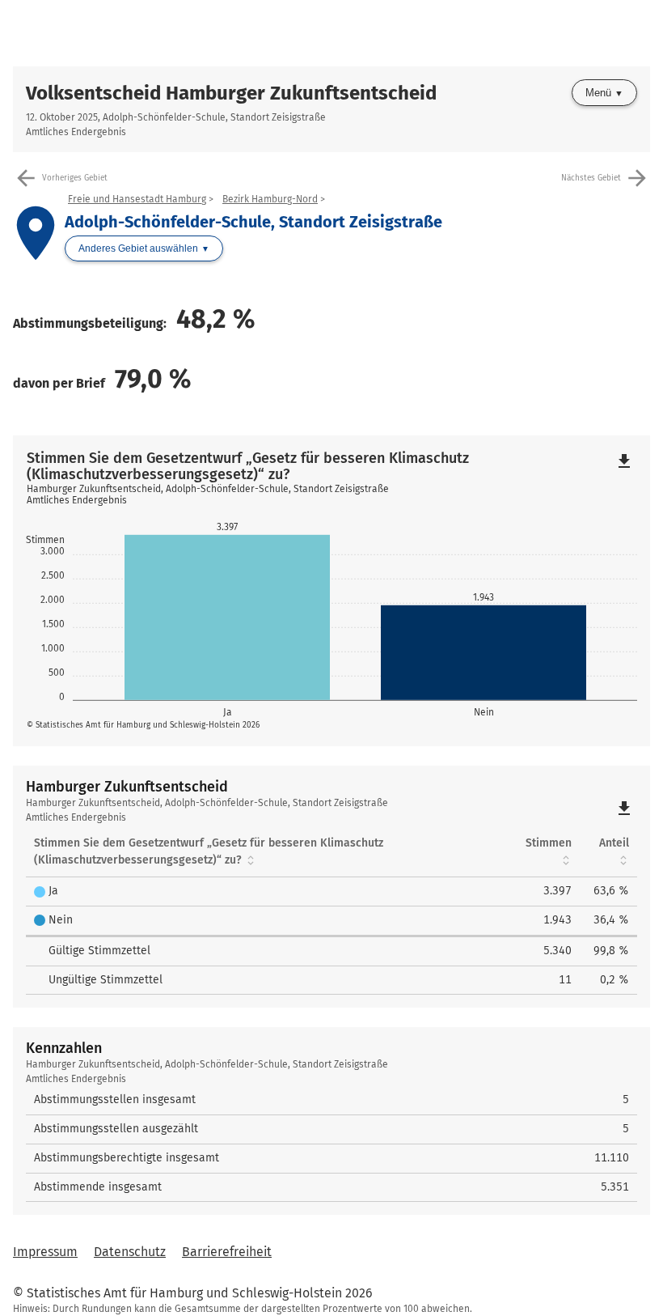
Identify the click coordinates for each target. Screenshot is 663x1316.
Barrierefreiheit (227, 1251)
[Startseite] (331, 33)
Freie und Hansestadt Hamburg (137, 199)
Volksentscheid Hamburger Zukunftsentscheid (231, 93)
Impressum (45, 1251)
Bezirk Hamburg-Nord (270, 199)
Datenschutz (130, 1251)
